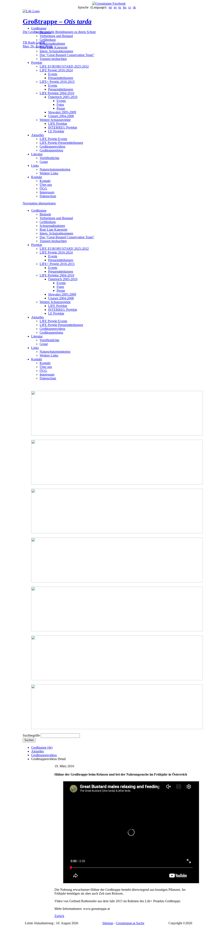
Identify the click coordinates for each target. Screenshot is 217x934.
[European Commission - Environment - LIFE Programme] (31, 11)
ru (119, 7)
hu (124, 7)
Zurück (59, 916)
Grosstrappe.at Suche (130, 923)
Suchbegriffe (31, 735)
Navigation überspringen (39, 203)
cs (129, 7)
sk (134, 7)
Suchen (29, 740)
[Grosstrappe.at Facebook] (108, 3)
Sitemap (107, 923)
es (115, 7)
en (110, 7)
